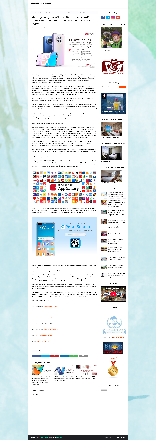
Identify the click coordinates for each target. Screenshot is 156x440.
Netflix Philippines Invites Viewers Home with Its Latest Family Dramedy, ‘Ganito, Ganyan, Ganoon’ (116, 250)
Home (33, 13)
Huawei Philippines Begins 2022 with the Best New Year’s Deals (85, 377)
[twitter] (108, 17)
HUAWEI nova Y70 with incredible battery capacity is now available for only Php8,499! (64, 378)
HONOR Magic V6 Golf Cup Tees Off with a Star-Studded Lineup (116, 241)
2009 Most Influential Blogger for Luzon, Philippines (113, 357)
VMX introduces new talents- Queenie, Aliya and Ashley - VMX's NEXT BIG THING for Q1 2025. (116, 203)
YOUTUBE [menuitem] (108, 4)
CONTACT (117, 437)
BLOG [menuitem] (56, 4)
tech (39, 350)
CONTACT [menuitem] (101, 4)
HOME (106, 437)
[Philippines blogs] (113, 378)
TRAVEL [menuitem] (70, 4)
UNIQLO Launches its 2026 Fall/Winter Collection (115, 233)
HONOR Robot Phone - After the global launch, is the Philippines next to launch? (116, 275)
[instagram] (113, 17)
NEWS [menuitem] (87, 4)
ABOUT (111, 437)
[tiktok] (123, 17)
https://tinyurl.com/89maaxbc (44, 318)
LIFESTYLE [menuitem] (63, 4)
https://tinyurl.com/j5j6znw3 (44, 335)
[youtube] (118, 17)
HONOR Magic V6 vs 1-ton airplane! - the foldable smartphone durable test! (116, 267)
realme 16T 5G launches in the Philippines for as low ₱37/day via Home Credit (116, 194)
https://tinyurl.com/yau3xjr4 (51, 306)
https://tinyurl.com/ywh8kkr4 (44, 341)
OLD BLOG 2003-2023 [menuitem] (120, 4)
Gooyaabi (59, 437)
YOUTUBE (123, 437)
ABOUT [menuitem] (94, 4)
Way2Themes (44, 437)
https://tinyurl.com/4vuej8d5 (44, 312)
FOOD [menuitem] (76, 4)
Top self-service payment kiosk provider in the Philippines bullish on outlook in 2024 (116, 213)
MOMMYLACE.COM (118, 337)
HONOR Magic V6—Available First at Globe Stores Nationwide (116, 259)
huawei (37, 13)
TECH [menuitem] (82, 4)
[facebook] (103, 17)
